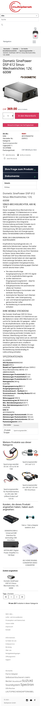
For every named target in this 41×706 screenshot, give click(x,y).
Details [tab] (7, 183)
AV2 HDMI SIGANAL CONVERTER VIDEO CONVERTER (30, 562)
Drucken (25, 155)
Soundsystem (13, 684)
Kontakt (8, 630)
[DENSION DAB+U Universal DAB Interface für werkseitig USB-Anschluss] (11, 519)
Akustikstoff (17, 681)
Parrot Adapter (12, 674)
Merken (10, 155)
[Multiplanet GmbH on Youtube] (31, 700)
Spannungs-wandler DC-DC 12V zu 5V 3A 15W (11, 466)
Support (8, 660)
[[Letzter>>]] (22, 597)
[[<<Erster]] (5, 597)
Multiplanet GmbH (10, 703)
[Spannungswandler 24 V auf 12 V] (30, 453)
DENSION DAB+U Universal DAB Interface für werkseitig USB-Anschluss (11, 535)
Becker (9, 681)
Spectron (27, 684)
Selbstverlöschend (14, 677)
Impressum (9, 627)
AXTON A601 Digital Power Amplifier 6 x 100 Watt (11, 552)
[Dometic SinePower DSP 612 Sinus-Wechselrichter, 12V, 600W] (20, 92)
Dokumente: (12, 176)
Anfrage (11, 158)
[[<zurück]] (11, 597)
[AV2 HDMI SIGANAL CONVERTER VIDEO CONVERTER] (30, 549)
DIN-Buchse (10, 688)
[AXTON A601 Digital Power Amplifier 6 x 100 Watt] (11, 544)
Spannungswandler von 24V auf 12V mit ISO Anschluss (29, 487)
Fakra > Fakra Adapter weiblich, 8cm (30, 526)
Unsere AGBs (10, 623)
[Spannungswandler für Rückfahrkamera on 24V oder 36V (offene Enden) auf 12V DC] (11, 478)
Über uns (8, 650)
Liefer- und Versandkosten (14, 617)
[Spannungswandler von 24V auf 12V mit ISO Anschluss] (30, 476)
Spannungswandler (10, 143)
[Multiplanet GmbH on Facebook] (35, 700)
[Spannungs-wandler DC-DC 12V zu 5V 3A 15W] (11, 454)
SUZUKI (27, 681)
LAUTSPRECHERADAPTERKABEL (20, 691)
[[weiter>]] (16, 597)
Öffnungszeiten (10, 656)
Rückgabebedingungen (13, 653)
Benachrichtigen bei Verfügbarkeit (21, 125)
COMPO (27, 677)
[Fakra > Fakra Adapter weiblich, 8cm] (30, 517)
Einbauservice (10, 644)
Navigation (7, 41)
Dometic (10, 594)
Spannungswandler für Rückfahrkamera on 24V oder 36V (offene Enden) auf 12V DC (11, 494)
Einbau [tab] (7, 187)
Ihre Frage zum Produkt (19, 169)
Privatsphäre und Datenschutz (15, 620)
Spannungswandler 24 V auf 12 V (30, 463)
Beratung (9, 647)
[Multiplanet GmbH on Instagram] (27, 700)
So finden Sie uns (11, 641)
